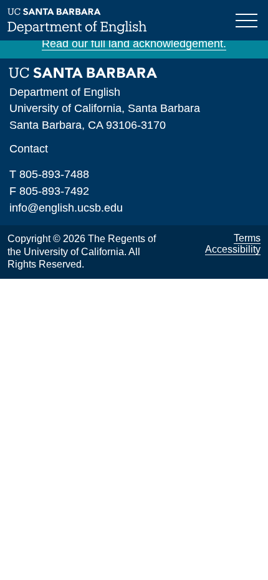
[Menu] (248, 19)
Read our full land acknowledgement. (134, 43)
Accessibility (233, 249)
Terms (247, 238)
